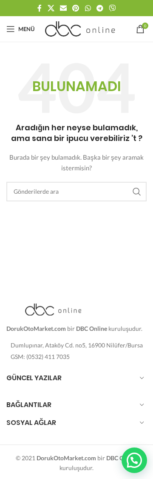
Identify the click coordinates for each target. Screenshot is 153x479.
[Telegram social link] (100, 8)
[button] (134, 460)
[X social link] (51, 8)
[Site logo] (81, 28)
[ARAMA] (137, 191)
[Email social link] (63, 8)
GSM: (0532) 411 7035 (40, 356)
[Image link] (53, 308)
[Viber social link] (112, 8)
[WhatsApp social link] (88, 8)
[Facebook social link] (39, 8)
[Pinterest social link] (76, 8)
